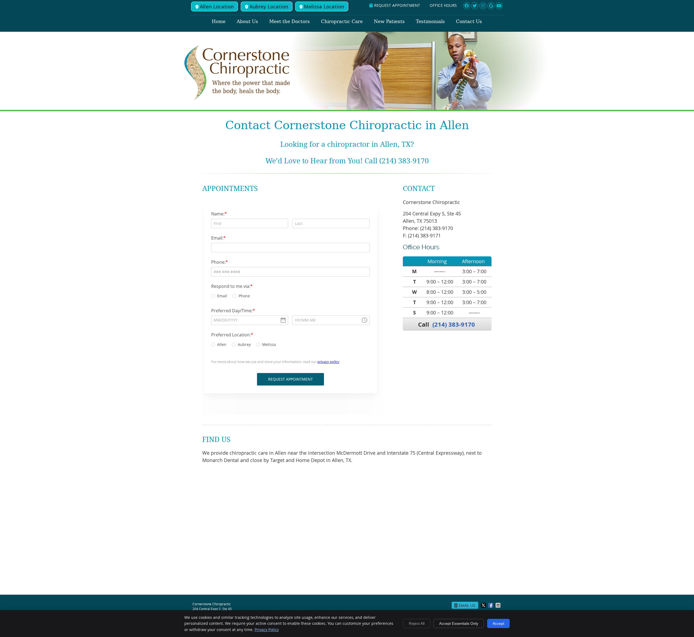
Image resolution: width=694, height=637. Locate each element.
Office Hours (443, 5)
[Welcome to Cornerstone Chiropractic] (237, 98)
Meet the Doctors (289, 21)
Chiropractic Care (342, 21)
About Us (247, 21)
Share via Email (499, 605)
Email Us (467, 605)
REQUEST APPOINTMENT (397, 5)
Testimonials (430, 21)
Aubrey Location (268, 6)
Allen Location (217, 6)
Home (219, 21)
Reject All (417, 623)
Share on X (484, 605)
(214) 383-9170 (453, 324)
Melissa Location (324, 6)
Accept (498, 623)
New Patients (389, 21)
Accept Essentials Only (458, 623)
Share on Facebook (491, 605)
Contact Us (469, 21)
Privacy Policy (267, 629)
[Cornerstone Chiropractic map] (346, 530)
